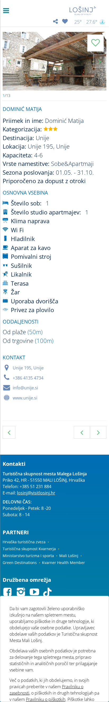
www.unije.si (25, 398)
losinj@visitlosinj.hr (36, 493)
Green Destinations (20, 562)
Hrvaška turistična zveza (24, 541)
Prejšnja (82, 432)
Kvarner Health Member (63, 562)
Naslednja (98, 432)
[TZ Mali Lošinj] (83, 10)
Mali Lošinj (68, 555)
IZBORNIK (7, 10)
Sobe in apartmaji (9, 432)
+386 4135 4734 (28, 378)
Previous (9, 61)
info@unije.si (25, 388)
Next (99, 61)
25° (78, 21)
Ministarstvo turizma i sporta (28, 555)
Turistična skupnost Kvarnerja (29, 548)
